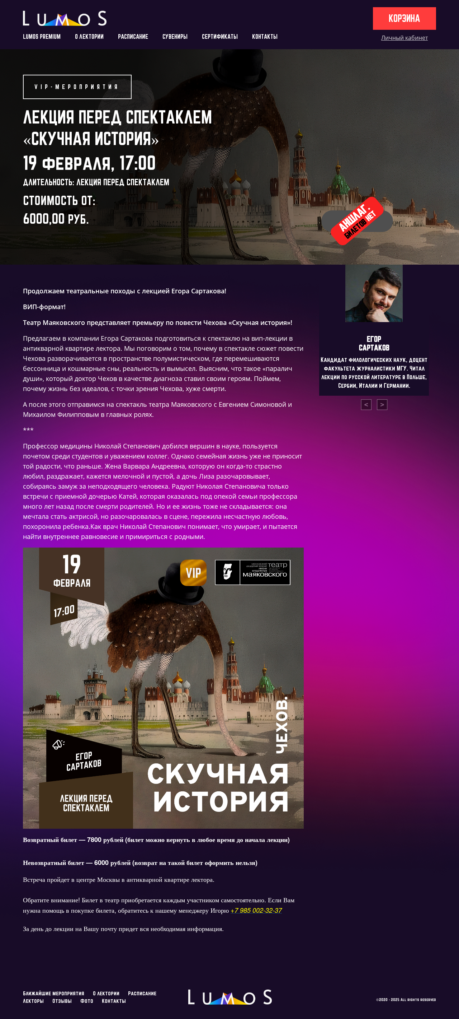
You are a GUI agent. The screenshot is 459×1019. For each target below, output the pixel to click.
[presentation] (366, 404)
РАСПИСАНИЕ (133, 36)
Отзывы (62, 1001)
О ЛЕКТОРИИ (89, 36)
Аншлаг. (357, 220)
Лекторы (33, 1001)
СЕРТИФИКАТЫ (220, 36)
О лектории (106, 993)
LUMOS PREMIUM (42, 36)
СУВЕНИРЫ (175, 36)
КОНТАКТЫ (265, 36)
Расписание (142, 993)
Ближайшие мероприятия (53, 993)
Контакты (114, 1001)
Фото (86, 1001)
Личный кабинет (404, 38)
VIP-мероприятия (77, 86)
